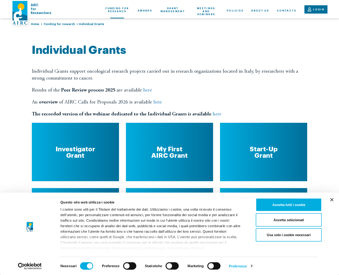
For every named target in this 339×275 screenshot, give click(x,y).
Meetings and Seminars (206, 11)
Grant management (173, 10)
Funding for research (117, 10)
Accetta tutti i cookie (288, 205)
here (147, 90)
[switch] (129, 265)
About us (260, 10)
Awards (145, 10)
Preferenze (238, 266)
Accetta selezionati (289, 220)
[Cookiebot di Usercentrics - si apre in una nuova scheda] (30, 266)
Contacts (287, 10)
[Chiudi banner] (331, 199)
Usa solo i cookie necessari (289, 235)
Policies (235, 10)
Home (35, 24)
